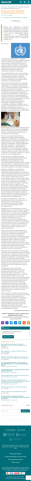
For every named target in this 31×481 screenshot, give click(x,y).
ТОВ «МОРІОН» (13, 478)
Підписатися (25, 411)
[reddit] (24, 322)
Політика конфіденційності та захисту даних (15, 456)
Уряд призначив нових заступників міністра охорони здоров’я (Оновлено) (15, 370)
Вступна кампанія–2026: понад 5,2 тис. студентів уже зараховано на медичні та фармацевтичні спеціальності (15, 357)
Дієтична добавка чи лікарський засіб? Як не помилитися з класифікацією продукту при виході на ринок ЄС (15, 397)
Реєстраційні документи (15, 453)
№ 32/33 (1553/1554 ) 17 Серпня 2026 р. (9, 366)
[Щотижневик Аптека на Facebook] (29, 405)
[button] (20, 2)
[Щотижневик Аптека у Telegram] (27, 405)
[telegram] (11, 322)
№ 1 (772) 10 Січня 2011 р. (8, 15)
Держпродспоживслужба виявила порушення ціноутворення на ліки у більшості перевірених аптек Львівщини (14, 345)
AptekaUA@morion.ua (21, 478)
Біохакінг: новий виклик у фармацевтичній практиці (13, 391)
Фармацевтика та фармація (22, 17)
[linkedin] (15, 322)
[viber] (2, 322)
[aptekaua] (28, 322)
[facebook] (6, 322)
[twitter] (19, 322)
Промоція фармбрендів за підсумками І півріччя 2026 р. (15, 375)
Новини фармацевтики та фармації (9, 17)
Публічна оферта (15, 462)
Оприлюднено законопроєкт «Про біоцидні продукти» (14, 387)
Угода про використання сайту (15, 459)
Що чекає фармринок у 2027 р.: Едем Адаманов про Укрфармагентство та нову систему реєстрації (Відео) (14, 364)
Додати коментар (8, 336)
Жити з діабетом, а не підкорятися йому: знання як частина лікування (13, 351)
